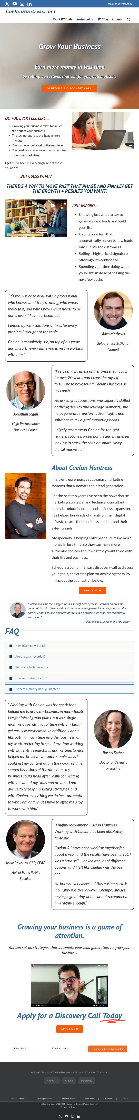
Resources (89, 1098)
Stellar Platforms (18, 1098)
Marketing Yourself (43, 1098)
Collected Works (68, 1098)
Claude (69, 1080)
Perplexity (86, 1080)
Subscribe (107, 1098)
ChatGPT (52, 1080)
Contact (124, 1098)
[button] (128, 19)
